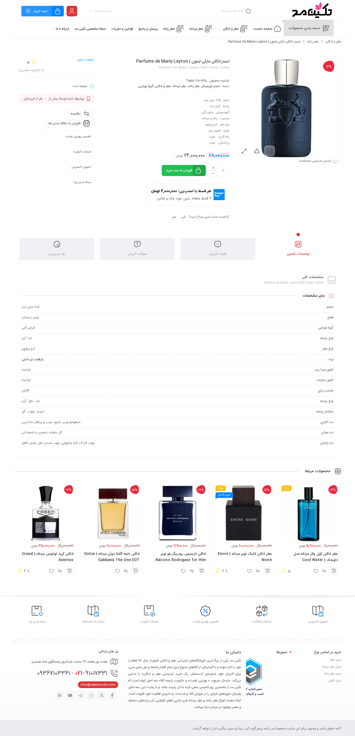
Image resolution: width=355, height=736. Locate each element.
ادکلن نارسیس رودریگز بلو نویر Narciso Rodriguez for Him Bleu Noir (181, 560)
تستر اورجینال (210, 86)
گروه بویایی (145, 86)
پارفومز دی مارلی (33, 359)
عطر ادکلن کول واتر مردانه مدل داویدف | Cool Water (315, 557)
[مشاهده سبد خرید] (58, 12)
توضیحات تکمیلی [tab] (298, 254)
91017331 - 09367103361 (72, 673)
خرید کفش (334, 680)
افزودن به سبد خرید (179, 170)
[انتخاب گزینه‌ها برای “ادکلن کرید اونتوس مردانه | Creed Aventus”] (69, 571)
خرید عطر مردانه (331, 666)
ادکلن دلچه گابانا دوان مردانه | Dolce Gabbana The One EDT (112, 557)
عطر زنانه (313, 41)
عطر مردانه (179, 86)
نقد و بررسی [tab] (57, 254)
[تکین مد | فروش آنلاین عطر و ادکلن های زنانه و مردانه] (311, 11)
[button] (333, 571)
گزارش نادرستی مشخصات (315, 161)
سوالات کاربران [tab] (137, 254)
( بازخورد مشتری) (31, 70)
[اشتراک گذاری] (257, 151)
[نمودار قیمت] (270, 151)
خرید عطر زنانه (332, 673)
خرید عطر (335, 660)
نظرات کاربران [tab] (218, 254)
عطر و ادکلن (333, 41)
